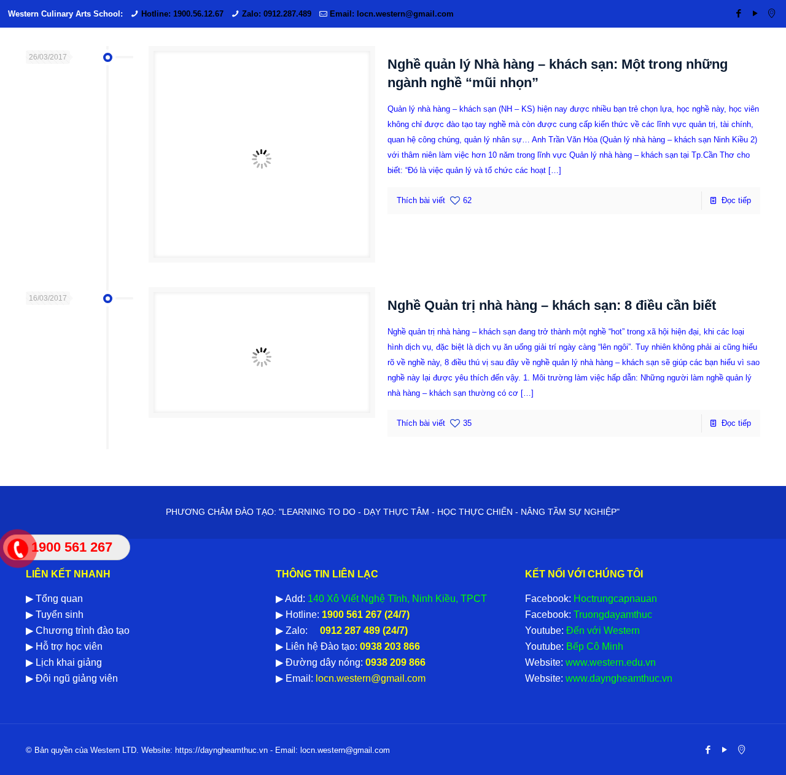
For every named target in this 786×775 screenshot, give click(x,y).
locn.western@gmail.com (369, 678)
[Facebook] (738, 13)
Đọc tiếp (736, 200)
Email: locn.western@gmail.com (392, 13)
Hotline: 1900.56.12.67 (182, 13)
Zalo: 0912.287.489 (276, 13)
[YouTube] (755, 13)
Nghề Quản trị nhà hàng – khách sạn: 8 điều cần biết (551, 305)
